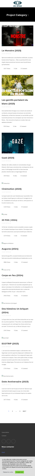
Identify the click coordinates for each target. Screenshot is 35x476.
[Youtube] (13, 441)
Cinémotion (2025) (12, 189)
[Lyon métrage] (17, 1)
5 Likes (16, 207)
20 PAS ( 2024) (9, 220)
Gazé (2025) (8, 158)
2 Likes (16, 368)
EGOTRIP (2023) (10, 343)
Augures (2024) (10, 249)
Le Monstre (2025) (11, 50)
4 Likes (15, 175)
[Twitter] (9, 441)
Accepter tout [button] (19, 472)
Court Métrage (6, 53)
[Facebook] (4, 441)
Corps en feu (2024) (12, 275)
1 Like (15, 235)
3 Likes (16, 330)
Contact (4, 435)
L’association (5, 432)
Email (3, 452)
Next (24, 411)
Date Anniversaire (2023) (15, 381)
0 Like (15, 68)
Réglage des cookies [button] (8, 472)
